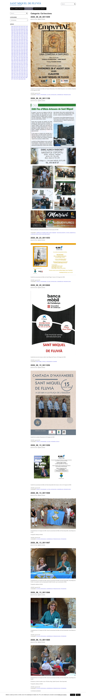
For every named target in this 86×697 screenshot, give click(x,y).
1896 (22, 52)
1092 (24, 77)
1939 (19, 43)
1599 (17, 64)
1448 (24, 70)
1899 (15, 52)
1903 (22, 50)
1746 (15, 62)
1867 (15, 57)
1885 (15, 54)
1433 (12, 71)
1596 (22, 64)
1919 (17, 47)
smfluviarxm (42, 19)
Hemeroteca (73, 232)
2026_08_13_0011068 (40, 492)
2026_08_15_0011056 (40, 365)
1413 (27, 71)
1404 (17, 73)
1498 (19, 69)
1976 (15, 36)
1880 (27, 54)
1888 (24, 53)
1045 (24, 79)
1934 (15, 45)
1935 (12, 45)
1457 (19, 70)
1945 (22, 42)
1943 (27, 42)
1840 (12, 60)
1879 (12, 56)
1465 (15, 70)
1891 (17, 53)
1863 (19, 57)
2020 (27, 26)
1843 (27, 59)
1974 (19, 36)
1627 (22, 63)
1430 (15, 71)
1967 (19, 37)
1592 (24, 64)
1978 (27, 35)
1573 (22, 66)
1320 (12, 76)
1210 (24, 76)
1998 (12, 32)
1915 (27, 47)
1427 (17, 71)
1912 (17, 49)
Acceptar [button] (72, 694)
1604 (12, 64)
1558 (15, 67)
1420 (24, 71)
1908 (27, 49)
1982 (17, 35)
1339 (19, 74)
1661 (24, 62)
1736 (17, 62)
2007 (24, 29)
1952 (22, 40)
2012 (12, 29)
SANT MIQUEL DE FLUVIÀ (25, 3)
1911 (19, 49)
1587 (12, 66)
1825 (17, 60)
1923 (24, 46)
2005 (12, 30)
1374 (27, 73)
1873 (24, 56)
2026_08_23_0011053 (40, 237)
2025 (15, 26)
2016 (19, 27)
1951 (24, 40)
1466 (12, 70)
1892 (15, 53)
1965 (24, 37)
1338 (22, 74)
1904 (19, 50)
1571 (24, 66)
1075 (17, 79)
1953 (19, 40)
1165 (12, 77)
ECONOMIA (43, 232)
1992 (27, 32)
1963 (12, 39)
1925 (19, 46)
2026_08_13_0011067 (40, 542)
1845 (24, 59)
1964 (27, 37)
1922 (27, 46)
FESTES (67, 232)
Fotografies (63, 539)
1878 (15, 56)
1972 (24, 36)
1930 (24, 45)
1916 (24, 47)
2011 (15, 29)
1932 (19, 45)
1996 (17, 32)
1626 (24, 63)
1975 (17, 36)
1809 (19, 60)
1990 (15, 33)
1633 (17, 63)
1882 (22, 54)
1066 (22, 79)
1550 (17, 67)
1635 (15, 63)
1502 (17, 69)
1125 (17, 77)
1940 (17, 43)
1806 (22, 60)
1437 (27, 70)
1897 (19, 52)
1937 (24, 43)
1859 (24, 57)
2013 (27, 27)
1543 (19, 67)
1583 (15, 66)
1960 (19, 39)
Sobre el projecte (19, 8)
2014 (24, 27)
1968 (17, 37)
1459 (17, 70)
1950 (27, 40)
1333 (24, 74)
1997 (15, 32)
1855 (17, 59)
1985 (27, 33)
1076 (15, 79)
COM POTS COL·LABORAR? (40, 9)
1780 (12, 62)
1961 (17, 39)
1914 (12, 49)
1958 (24, 39)
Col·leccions (29, 9)
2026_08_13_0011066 (40, 592)
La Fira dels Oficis (35, 234)
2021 (24, 26)
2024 (17, 26)
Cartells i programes (41, 94)
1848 (22, 59)
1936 (27, 43)
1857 (12, 59)
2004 (15, 30)
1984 (12, 35)
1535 (22, 67)
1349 (17, 74)
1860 (22, 57)
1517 (27, 67)
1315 (15, 76)
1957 (27, 39)
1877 (17, 56)
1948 (15, 42)
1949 (12, 42)
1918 (19, 47)
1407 (15, 73)
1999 (27, 30)
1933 (17, 45)
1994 (22, 32)
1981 (19, 35)
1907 (12, 50)
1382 (24, 73)
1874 (22, 56)
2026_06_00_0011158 (40, 98)
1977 (12, 36)
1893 (12, 53)
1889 (22, 53)
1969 (15, 37)
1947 (17, 42)
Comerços (38, 232)
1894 (27, 52)
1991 (12, 33)
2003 (17, 30)
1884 (17, 54)
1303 (17, 76)
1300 (19, 76)
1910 (22, 49)
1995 (19, 32)
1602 (15, 64)
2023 (19, 26)
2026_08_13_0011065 (40, 639)
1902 (24, 50)
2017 (17, 27)
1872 (27, 56)
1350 (15, 74)
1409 (12, 73)
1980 (22, 35)
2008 (22, 29)
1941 (15, 43)
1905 (17, 50)
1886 (12, 54)
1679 (22, 62)
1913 (15, 49)
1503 (15, 69)
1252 (22, 76)
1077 (12, 79)
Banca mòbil (39, 361)
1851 (19, 59)
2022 (22, 26)
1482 (24, 69)
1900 (12, 52)
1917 (22, 47)
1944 (24, 42)
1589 (27, 64)
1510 (12, 69)
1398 (19, 73)
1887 (27, 53)
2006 (27, 29)
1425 (19, 71)
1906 (15, 50)
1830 (15, 60)
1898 (17, 52)
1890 (19, 53)
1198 (27, 76)
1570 (27, 66)
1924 (22, 46)
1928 (12, 46)
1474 (27, 69)
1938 (22, 43)
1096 (21, 77)
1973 (22, 36)
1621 (27, 63)
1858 (27, 57)
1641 (27, 62)
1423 (22, 71)
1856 (15, 59)
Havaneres (53, 441)
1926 (17, 46)
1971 (27, 36)
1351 (12, 74)
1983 (15, 35)
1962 (15, 39)
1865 (17, 57)
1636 (12, 63)
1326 (27, 74)
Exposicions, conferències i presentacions (61, 94)
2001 (22, 30)
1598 (19, 64)
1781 (27, 60)
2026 (12, 26)
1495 (22, 69)
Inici (12, 8)
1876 (19, 56)
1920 (15, 47)
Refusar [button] (78, 694)
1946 (19, 42)
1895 (24, 52)
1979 (24, 35)
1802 (24, 60)
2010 (17, 29)
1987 (22, 33)
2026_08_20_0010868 (40, 285)
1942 (12, 43)
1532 (24, 67)
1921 (12, 47)
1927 (15, 46)
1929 (27, 45)
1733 (19, 62)
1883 (19, 54)
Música (57, 441)
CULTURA (49, 94)
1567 (12, 67)
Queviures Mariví (46, 234)
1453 (22, 70)
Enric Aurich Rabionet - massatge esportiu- (56, 232)
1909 (24, 49)
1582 (17, 66)
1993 (24, 32)
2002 (19, 30)
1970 (12, 37)
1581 (19, 66)
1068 (19, 79)
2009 (19, 29)
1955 (15, 40)
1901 (27, 50)
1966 (22, 37)
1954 (17, 40)
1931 (22, 45)
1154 (15, 77)
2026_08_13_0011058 (40, 445)
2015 (22, 27)
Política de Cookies (62, 694)
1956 (12, 40)
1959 (22, 39)
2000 (24, 30)
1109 (19, 77)
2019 (12, 27)
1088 (26, 77)
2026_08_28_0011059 (40, 16)
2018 (15, 27)
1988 (19, 33)
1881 (24, 54)
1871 (12, 57)
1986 (24, 33)
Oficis (40, 234)
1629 (19, 63)
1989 (17, 33)
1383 (22, 73)
